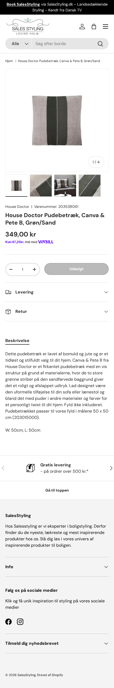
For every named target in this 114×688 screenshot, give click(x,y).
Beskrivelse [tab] (17, 340)
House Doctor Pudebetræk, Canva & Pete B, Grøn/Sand (59, 61)
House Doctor (17, 206)
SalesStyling (26, 675)
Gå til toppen (57, 490)
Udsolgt (76, 268)
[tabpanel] (57, 392)
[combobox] (57, 43)
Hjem (9, 61)
